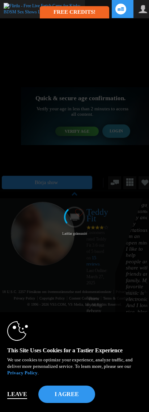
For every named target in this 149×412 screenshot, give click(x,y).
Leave (17, 394)
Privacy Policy (22, 372)
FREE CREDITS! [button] (74, 12)
